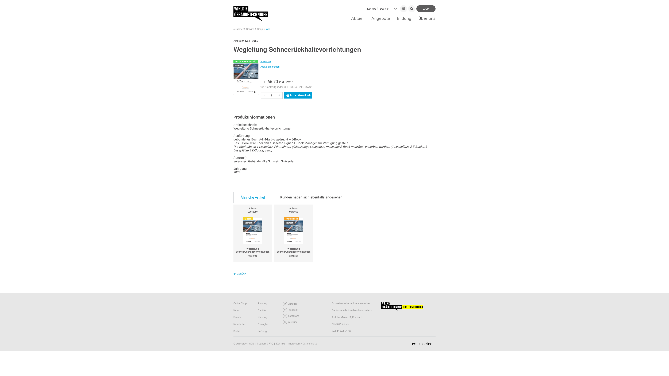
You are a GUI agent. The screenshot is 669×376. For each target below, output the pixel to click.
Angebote (380, 18)
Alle (268, 29)
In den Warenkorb (300, 95)
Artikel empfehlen (269, 66)
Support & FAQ (265, 343)
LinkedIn (292, 303)
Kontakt (371, 8)
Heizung (262, 317)
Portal (236, 331)
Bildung (404, 18)
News (236, 310)
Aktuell (357, 18)
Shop (260, 29)
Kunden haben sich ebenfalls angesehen (311, 197)
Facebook (293, 309)
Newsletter (239, 324)
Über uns (427, 18)
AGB (252, 343)
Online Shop (240, 303)
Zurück (241, 273)
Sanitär (262, 310)
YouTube (293, 322)
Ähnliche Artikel (253, 197)
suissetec (238, 29)
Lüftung (262, 331)
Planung (262, 303)
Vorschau (265, 61)
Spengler (263, 324)
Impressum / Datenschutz (302, 343)
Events (237, 317)
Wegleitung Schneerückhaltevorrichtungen (253, 250)
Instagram (293, 316)
